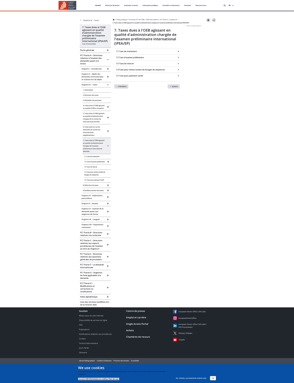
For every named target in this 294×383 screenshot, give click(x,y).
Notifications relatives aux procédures (95, 334)
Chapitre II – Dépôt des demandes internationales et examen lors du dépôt (92, 77)
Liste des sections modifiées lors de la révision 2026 (94, 303)
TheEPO (182, 340)
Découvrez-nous (201, 5)
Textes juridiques (121, 20)
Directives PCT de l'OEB (136, 20)
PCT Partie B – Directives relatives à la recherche (91, 234)
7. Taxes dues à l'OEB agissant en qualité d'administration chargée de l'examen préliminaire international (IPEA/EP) (94, 145)
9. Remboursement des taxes (93, 190)
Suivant (175, 86)
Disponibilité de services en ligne (93, 320)
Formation (187, 5)
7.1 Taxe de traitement (91, 156)
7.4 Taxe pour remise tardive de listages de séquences (94, 173)
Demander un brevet (131, 5)
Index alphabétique (89, 297)
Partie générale (87, 50)
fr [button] (229, 5)
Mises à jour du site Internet (91, 315)
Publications (84, 329)
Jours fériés (84, 348)
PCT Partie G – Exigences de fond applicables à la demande (91, 275)
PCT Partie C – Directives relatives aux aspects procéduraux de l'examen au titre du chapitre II (91, 244)
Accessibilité (135, 361)
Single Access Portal (137, 323)
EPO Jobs (202, 311)
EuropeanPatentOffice (187, 318)
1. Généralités (88, 90)
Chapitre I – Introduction (92, 69)
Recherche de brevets (112, 5)
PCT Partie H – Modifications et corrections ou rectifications (87, 287)
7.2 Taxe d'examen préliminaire (94, 162)
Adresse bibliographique (87, 361)
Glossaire (83, 352)
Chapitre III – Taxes (91, 20)
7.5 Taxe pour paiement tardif (94, 180)
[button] (76, 5)
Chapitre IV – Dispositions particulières (92, 196)
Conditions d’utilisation (104, 361)
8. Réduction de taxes (90, 185)
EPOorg (181, 333)
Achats (130, 330)
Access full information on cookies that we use (98, 379)
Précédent (122, 86)
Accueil (98, 5)
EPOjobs (189, 333)
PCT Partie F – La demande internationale (92, 266)
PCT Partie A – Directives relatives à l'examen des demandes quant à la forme (91, 59)
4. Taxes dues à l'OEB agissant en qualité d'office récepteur (94, 106)
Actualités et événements (171, 5)
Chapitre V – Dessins (90, 203)
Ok (213, 378)
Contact (82, 338)
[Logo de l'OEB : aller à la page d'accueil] (67, 5)
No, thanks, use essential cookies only (191, 378)
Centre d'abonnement (88, 343)
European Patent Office (188, 311)
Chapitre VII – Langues (91, 219)
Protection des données (121, 361)
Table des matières (152, 20)
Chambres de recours (138, 336)
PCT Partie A (164, 20)
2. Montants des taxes (91, 95)
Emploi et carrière (136, 317)
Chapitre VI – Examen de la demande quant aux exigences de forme (92, 211)
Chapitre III (173, 20)
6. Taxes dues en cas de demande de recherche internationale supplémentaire (91, 131)
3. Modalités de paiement (92, 100)
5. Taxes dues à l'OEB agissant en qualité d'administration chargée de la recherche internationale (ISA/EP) (94, 117)
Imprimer (208, 20)
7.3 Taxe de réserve (90, 167)
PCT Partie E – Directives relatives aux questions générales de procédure (91, 257)
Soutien (83, 311)
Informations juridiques (150, 5)
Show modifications (194, 26)
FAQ (80, 325)
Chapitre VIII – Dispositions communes (92, 225)
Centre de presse (135, 311)
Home (114, 19)
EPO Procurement (186, 327)
